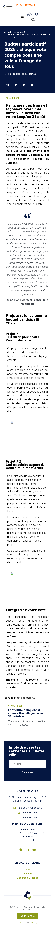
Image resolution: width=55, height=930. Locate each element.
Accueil (7, 32)
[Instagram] (28, 850)
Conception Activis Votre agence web (27, 923)
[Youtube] (34, 850)
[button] (22, 17)
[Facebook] (21, 850)
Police (27, 869)
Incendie (27, 873)
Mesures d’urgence (27, 877)
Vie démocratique (21, 32)
